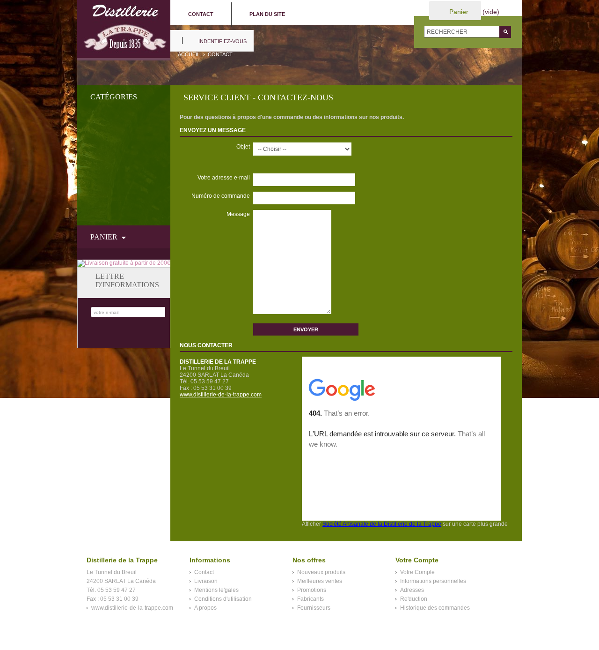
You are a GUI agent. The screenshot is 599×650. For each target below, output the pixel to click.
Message (238, 214)
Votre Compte (417, 572)
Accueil (189, 54)
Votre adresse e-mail (223, 177)
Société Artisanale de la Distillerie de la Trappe (381, 524)
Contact (204, 572)
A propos (205, 608)
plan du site (267, 14)
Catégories (113, 97)
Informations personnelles (433, 581)
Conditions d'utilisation (223, 599)
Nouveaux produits (321, 572)
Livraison (206, 581)
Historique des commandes (435, 608)
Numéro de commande (220, 196)
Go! (505, 32)
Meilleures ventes (319, 581)
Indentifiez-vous (222, 41)
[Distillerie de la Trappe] (123, 30)
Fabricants (310, 599)
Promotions (311, 590)
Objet (243, 146)
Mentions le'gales (216, 590)
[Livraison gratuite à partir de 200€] (123, 263)
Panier (458, 11)
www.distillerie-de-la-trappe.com (221, 394)
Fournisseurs (313, 608)
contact (200, 14)
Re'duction (413, 599)
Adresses (412, 590)
